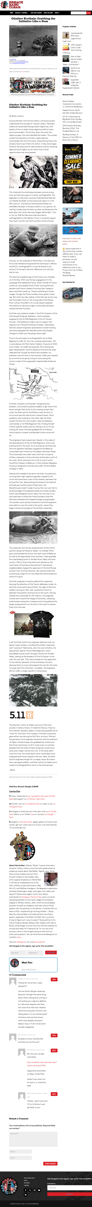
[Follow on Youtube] (39, 1190)
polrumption (39, 942)
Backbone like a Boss (18, 63)
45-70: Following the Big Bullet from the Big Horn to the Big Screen (72, 119)
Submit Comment (50, 1163)
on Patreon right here (35, 799)
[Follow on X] (30, 1190)
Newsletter (27, 1183)
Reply (54, 979)
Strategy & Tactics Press (31, 897)
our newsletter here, (36, 796)
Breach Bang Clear (29, 1178)
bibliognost (21, 942)
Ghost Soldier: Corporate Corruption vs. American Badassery (73, 104)
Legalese (26, 1185)
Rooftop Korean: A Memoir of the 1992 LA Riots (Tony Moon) (72, 137)
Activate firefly (26, 822)
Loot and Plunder (36, 13)
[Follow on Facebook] (25, 1190)
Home (11, 13)
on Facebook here (32, 804)
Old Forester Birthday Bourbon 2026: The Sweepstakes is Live (72, 128)
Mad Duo (13, 59)
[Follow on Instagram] (34, 1190)
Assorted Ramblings (22, 61)
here (22, 71)
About (57, 13)
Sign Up (70, 1194)
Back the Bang (48, 13)
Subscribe (51, 952)
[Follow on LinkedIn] (25, 1195)
